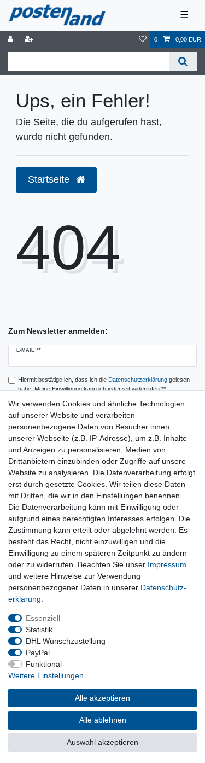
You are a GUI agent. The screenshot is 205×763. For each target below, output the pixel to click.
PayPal (38, 652)
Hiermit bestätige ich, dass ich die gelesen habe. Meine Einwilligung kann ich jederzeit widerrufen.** (104, 384)
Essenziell (43, 618)
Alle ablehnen (102, 719)
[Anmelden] (11, 39)
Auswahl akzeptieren (102, 742)
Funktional (44, 664)
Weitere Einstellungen (46, 675)
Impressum (167, 564)
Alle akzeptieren (102, 698)
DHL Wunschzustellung (66, 641)
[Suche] (183, 61)
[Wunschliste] (142, 39)
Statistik (39, 629)
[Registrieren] (30, 39)
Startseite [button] (50, 179)
